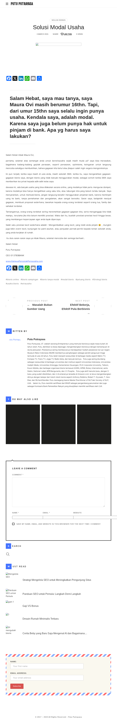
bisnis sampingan (30, 279)
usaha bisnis (13, 284)
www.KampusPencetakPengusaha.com (24, 261)
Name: (13, 661)
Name (15, 513)
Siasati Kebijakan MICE (58, 420)
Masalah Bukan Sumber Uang (32, 306)
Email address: (18, 673)
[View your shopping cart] (108, 4)
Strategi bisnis (100, 279)
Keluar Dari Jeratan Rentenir (22, 420)
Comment (17, 475)
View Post (23, 430)
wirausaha (26, 284)
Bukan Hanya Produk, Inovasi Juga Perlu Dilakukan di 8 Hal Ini (94, 420)
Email (46, 513)
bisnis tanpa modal (50, 279)
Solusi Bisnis (59, 20)
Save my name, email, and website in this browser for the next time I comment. (58, 524)
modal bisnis (68, 279)
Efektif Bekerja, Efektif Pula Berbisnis (84, 308)
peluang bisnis (83, 279)
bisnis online (13, 279)
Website (77, 513)
